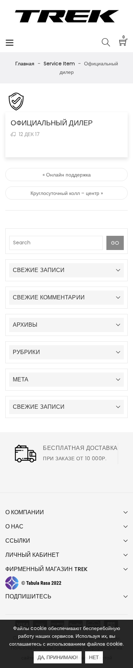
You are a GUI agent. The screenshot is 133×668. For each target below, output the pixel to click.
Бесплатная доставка (80, 448)
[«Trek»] (66, 16)
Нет (94, 657)
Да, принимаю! (58, 657)
